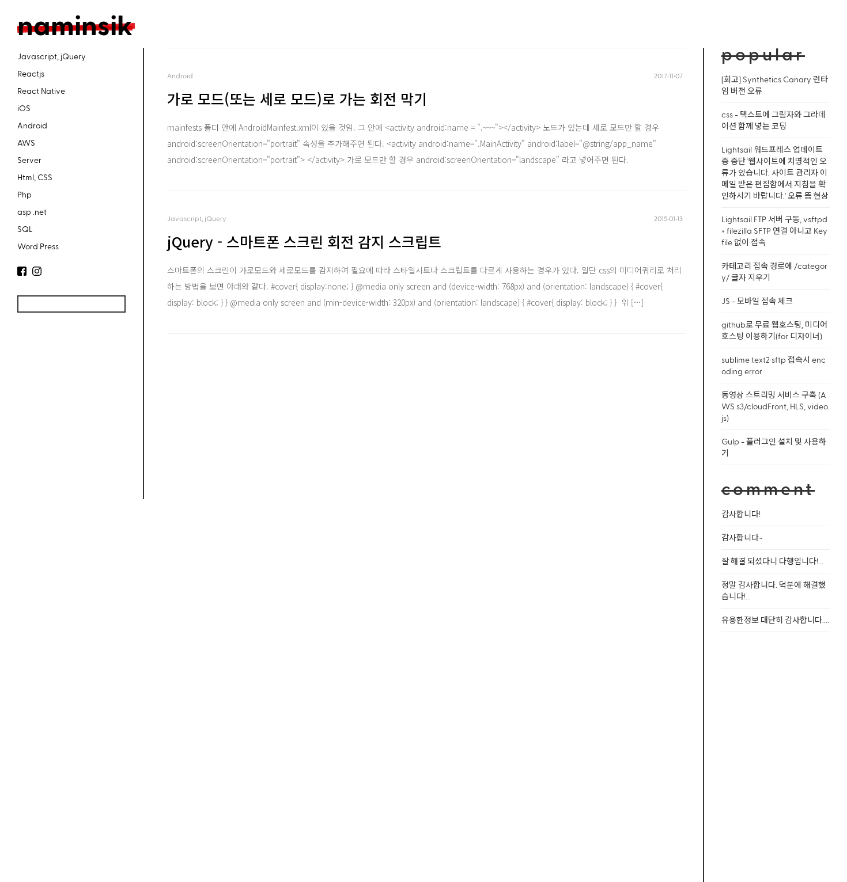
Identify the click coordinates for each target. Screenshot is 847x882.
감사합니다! (741, 514)
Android (32, 125)
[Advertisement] (69, 413)
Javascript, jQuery (51, 56)
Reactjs (30, 73)
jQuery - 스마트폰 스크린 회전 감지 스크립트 (304, 241)
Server (29, 160)
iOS (24, 108)
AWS (26, 142)
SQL (25, 229)
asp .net (32, 211)
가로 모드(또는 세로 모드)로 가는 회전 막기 (297, 98)
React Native (41, 91)
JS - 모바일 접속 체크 (757, 301)
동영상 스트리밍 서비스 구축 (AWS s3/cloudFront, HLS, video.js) (775, 406)
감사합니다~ (741, 537)
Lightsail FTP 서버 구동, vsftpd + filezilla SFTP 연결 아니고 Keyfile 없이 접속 (774, 230)
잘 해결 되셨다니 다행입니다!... (772, 561)
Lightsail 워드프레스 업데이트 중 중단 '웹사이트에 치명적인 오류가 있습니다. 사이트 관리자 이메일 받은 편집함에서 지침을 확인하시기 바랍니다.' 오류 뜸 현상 (775, 172)
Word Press (38, 246)
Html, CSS (34, 177)
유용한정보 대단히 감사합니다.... (775, 620)
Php (24, 194)
